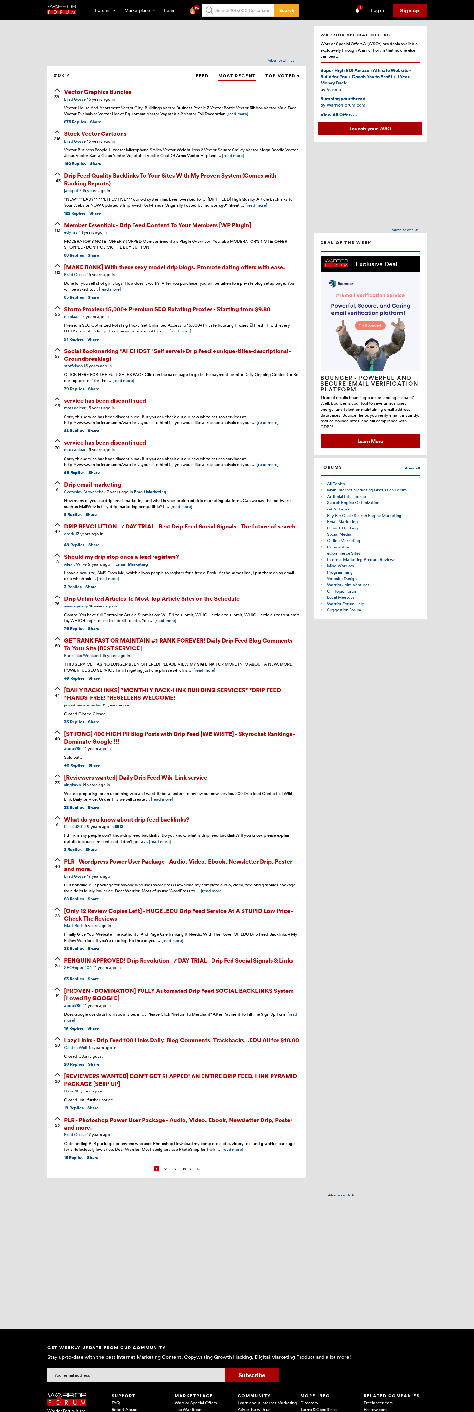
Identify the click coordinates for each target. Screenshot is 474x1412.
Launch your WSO (370, 128)
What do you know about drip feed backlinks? (126, 819)
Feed (202, 76)
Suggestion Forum (344, 610)
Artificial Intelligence (346, 496)
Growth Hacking (342, 528)
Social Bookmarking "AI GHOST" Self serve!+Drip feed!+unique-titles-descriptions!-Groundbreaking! (177, 354)
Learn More (370, 441)
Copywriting (339, 547)
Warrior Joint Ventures (348, 585)
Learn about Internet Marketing (267, 1403)
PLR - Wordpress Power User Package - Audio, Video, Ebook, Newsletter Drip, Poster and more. (178, 865)
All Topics (336, 484)
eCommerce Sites (343, 553)
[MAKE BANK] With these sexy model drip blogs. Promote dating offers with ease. (174, 267)
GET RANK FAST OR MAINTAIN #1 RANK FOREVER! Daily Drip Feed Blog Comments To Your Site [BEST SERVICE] (178, 644)
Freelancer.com (378, 1403)
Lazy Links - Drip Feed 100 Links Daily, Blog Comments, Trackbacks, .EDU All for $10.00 (181, 1040)
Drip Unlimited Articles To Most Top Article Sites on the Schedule (152, 598)
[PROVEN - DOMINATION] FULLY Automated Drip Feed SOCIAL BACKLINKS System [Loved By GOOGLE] (179, 994)
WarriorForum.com (346, 105)
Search (286, 10)
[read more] (237, 113)
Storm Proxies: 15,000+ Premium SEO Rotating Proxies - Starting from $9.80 (167, 309)
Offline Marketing (343, 540)
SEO (118, 827)
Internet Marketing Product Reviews (361, 559)
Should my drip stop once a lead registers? (121, 556)
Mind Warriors (340, 565)
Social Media (339, 534)
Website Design (342, 578)
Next (188, 1168)
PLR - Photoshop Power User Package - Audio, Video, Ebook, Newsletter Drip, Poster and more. (178, 1123)
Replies (75, 122)
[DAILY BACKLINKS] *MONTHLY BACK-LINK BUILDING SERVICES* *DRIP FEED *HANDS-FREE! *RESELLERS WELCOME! (172, 693)
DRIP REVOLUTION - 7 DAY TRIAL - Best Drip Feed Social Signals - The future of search (180, 526)
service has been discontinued (105, 400)
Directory (309, 1403)
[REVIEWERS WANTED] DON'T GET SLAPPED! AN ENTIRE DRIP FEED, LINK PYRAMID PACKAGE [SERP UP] (180, 1079)
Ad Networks (339, 509)
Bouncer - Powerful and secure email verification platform (370, 383)
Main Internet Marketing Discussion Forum (367, 490)
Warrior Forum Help (345, 604)
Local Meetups (341, 597)
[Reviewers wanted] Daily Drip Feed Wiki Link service (135, 777)
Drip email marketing (92, 484)
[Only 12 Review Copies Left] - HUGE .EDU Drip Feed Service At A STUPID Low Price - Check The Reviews (178, 914)
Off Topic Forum (342, 591)
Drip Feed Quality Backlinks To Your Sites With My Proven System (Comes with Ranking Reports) (170, 179)
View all (412, 468)
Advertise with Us (281, 60)
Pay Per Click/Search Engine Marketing (364, 515)
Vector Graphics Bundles (97, 91)
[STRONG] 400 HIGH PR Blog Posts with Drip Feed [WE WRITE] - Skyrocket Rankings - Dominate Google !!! (179, 737)
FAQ (116, 1403)
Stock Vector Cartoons (95, 133)
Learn (172, 10)
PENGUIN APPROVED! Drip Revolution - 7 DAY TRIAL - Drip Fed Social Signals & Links (178, 960)
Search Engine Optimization (353, 502)
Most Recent (237, 76)
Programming (340, 572)
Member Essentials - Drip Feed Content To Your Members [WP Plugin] (157, 225)
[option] (370, 352)
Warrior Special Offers (196, 1403)
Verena (334, 89)
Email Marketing (150, 492)
